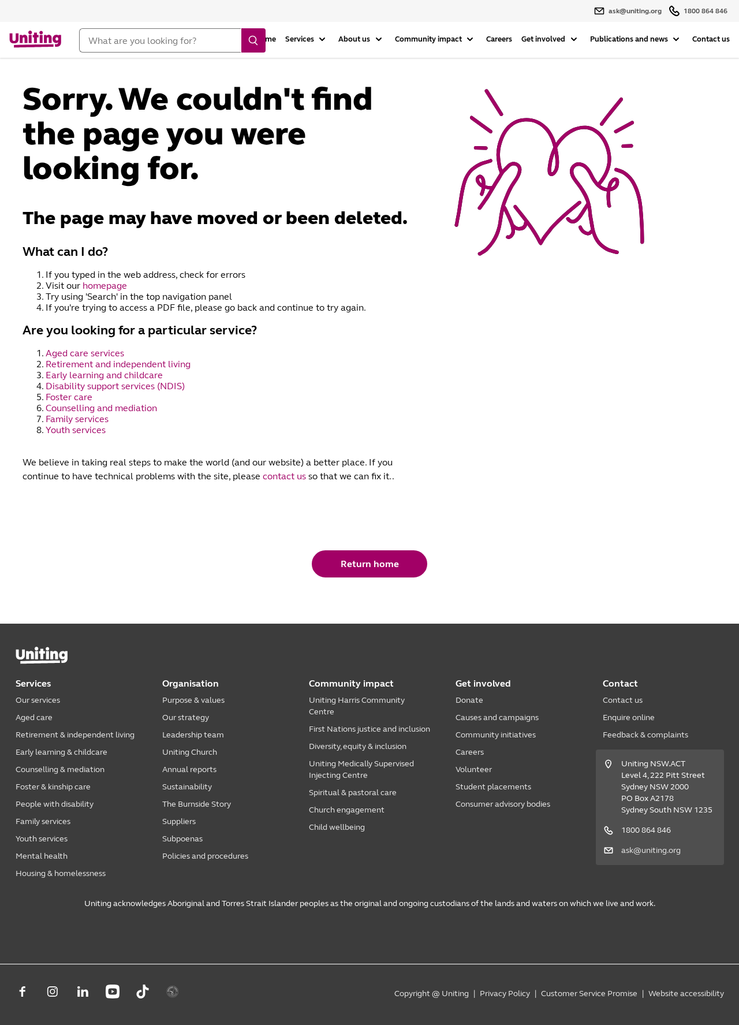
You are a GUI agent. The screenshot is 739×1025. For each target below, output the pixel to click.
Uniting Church (189, 752)
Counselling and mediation (102, 407)
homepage (105, 285)
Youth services (77, 429)
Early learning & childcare (61, 752)
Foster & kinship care (53, 787)
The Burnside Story (196, 804)
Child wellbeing (337, 827)
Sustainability (187, 787)
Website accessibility (686, 993)
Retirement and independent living (118, 364)
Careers (499, 39)
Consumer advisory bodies (503, 804)
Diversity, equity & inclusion (357, 746)
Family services (78, 418)
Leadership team (193, 735)
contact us (284, 476)
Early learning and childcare (105, 375)
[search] (253, 40)
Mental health (42, 856)
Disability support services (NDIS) (116, 386)
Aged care (34, 717)
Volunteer (474, 769)
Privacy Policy (505, 993)
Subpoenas (182, 839)
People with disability (55, 804)
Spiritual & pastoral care (353, 792)
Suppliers (179, 821)
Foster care (70, 397)
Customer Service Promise (589, 993)
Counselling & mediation (60, 769)
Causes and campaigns (497, 717)
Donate (469, 700)
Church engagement (347, 810)
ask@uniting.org (651, 850)
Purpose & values (193, 700)
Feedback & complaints (645, 735)
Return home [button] (370, 563)
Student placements (493, 787)
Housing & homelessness (61, 873)
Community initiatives (496, 735)
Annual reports (189, 769)
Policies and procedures (205, 856)
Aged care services (86, 353)
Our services (38, 700)
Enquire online (629, 717)
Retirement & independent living (75, 735)
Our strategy (185, 717)
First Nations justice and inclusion (369, 729)
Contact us (711, 39)
